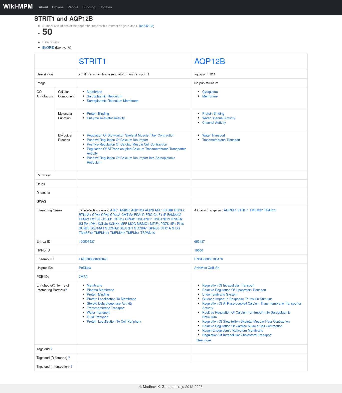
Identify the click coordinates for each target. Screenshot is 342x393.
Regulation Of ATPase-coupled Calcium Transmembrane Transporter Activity (136, 151)
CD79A (115, 214)
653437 (199, 241)
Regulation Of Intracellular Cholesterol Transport (237, 334)
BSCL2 (179, 210)
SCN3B (84, 228)
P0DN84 (85, 267)
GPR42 (119, 219)
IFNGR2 (177, 219)
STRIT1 (92, 60)
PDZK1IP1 (168, 223)
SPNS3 (154, 228)
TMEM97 (256, 210)
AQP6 (149, 210)
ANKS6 (125, 210)
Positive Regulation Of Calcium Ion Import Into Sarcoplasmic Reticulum (131, 160)
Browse (58, 7)
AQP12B (209, 60)
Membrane (94, 91)
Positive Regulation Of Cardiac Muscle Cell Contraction (127, 144)
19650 (198, 250)
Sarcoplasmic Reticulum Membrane (112, 100)
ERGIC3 (151, 214)
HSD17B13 (162, 219)
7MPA (83, 276)
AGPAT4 (230, 210)
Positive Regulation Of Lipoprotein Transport (234, 289)
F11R (162, 214)
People (73, 7)
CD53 (96, 214)
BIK (170, 210)
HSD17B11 (145, 219)
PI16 (180, 223)
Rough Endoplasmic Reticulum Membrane (232, 330)
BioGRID (48, 47)
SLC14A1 (97, 228)
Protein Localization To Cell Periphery (114, 321)
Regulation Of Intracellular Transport (228, 285)
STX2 (176, 228)
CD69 (105, 214)
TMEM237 (117, 232)
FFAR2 (84, 219)
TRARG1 (270, 210)
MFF (123, 223)
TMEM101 (101, 232)
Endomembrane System (219, 294)
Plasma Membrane (100, 289)
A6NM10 (200, 267)
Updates (105, 7)
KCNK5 (114, 223)
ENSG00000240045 (93, 258)
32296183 (146, 26)
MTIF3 (154, 223)
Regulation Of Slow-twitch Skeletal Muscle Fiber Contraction (130, 135)
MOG (132, 223)
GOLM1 (107, 219)
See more (204, 340)
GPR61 (130, 219)
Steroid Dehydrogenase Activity (110, 303)
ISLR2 (83, 223)
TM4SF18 (86, 232)
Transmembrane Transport (221, 139)
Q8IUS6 (213, 267)
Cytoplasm (210, 91)
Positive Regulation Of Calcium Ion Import (117, 139)
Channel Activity (214, 122)
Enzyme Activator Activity (106, 117)
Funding (88, 7)
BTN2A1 (85, 214)
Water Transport (213, 135)
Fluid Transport (97, 316)
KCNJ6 (103, 223)
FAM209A (174, 214)
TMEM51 (132, 232)
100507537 (87, 241)
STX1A (165, 228)
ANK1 (114, 210)
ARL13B (161, 210)
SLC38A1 (141, 228)
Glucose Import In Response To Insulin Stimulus (237, 298)
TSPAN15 (147, 232)
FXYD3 (95, 219)
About (43, 7)
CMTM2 (127, 214)
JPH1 (93, 223)
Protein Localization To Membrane (111, 298)
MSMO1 (143, 223)
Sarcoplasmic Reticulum (104, 96)
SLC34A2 (112, 228)
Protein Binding (98, 113)
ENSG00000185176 (208, 258)
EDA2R (139, 214)
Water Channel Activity (218, 117)
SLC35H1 (126, 228)
